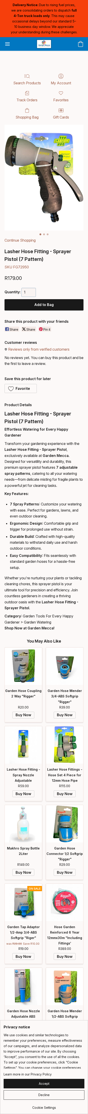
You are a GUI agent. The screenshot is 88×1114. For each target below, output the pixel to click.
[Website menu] (7, 44)
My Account (61, 83)
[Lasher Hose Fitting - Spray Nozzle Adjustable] (23, 745)
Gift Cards (61, 117)
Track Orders (26, 100)
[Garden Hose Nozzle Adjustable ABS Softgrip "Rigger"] (23, 986)
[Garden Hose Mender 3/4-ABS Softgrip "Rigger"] (64, 666)
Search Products (27, 83)
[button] (44, 44)
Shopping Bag (27, 117)
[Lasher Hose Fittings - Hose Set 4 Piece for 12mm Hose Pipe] (64, 745)
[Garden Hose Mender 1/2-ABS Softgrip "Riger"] (64, 986)
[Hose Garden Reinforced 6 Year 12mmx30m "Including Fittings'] (64, 902)
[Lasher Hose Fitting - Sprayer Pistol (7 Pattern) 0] (44, 178)
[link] (44, 1106)
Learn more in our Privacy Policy (28, 1074)
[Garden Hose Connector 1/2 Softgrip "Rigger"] (64, 823)
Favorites (61, 100)
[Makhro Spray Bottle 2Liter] (23, 823)
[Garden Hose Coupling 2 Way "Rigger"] (23, 666)
